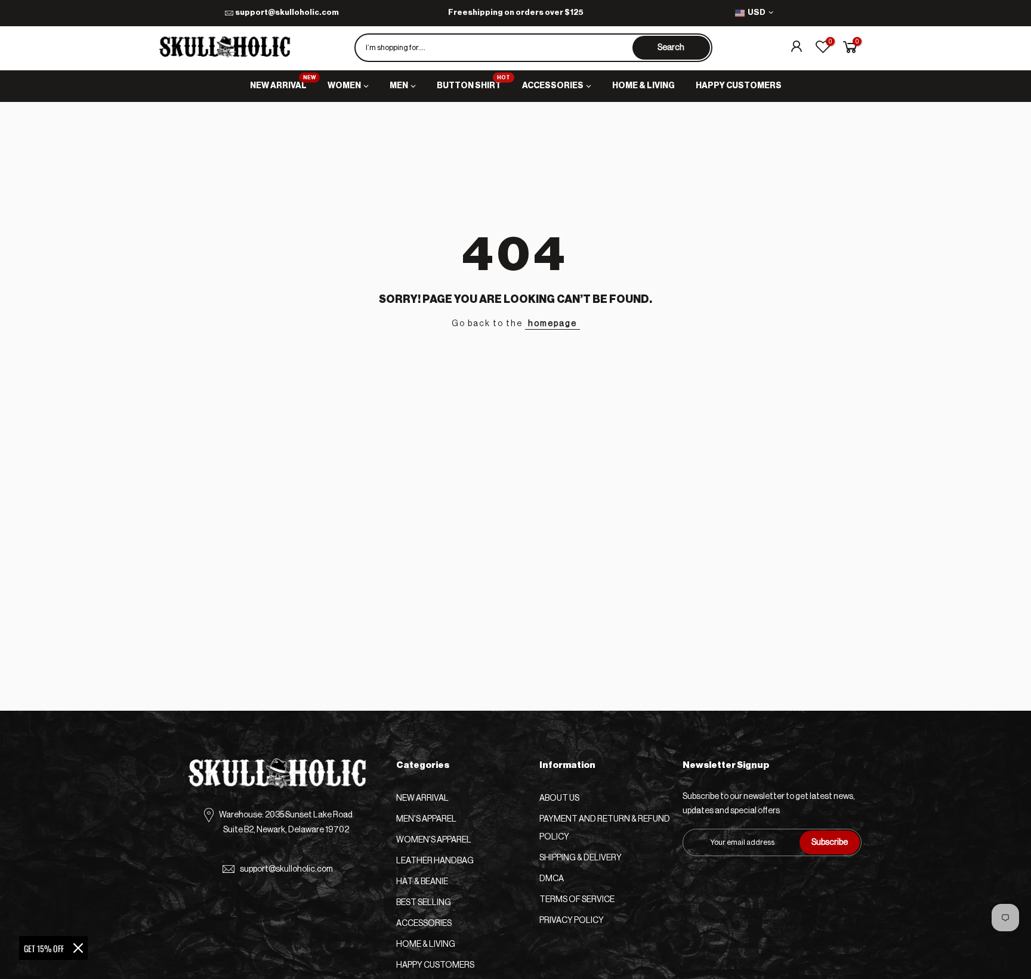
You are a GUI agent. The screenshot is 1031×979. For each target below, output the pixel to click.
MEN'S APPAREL (426, 819)
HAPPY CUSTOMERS (739, 86)
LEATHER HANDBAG (435, 861)
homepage (552, 324)
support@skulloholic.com (287, 12)
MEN (399, 86)
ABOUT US (559, 798)
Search (671, 48)
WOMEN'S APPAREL (433, 840)
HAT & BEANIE (422, 882)
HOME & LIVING (643, 86)
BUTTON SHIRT (474, 83)
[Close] (78, 948)
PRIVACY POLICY (571, 920)
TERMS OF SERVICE (577, 900)
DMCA (551, 879)
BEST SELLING (423, 903)
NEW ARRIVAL (283, 83)
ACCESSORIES (553, 86)
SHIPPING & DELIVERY (580, 858)
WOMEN (344, 86)
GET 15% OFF (44, 948)
